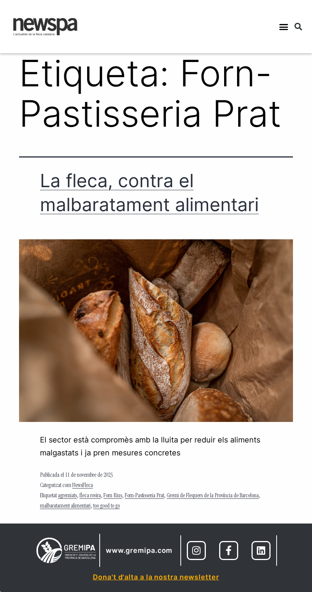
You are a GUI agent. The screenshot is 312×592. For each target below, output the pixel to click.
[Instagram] (196, 550)
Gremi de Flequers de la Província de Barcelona (213, 496)
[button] (284, 26)
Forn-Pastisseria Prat (144, 496)
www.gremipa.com (139, 550)
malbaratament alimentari (65, 506)
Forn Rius (112, 496)
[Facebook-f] (228, 550)
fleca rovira (90, 496)
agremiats (67, 496)
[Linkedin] (261, 550)
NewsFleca (82, 486)
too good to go (106, 506)
